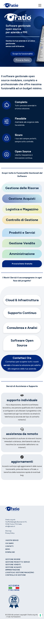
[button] (22, 53)
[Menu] (39, 5)
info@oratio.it (10, 526)
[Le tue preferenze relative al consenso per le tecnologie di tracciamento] (40, 615)
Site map (8, 531)
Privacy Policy (9, 533)
